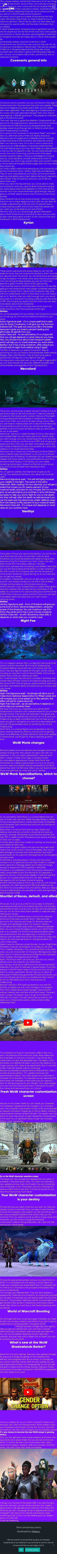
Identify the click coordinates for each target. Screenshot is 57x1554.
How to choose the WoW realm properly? (37, 1520)
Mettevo (36, 1531)
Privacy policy (32, 1550)
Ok (21, 1550)
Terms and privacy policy (28, 1527)
